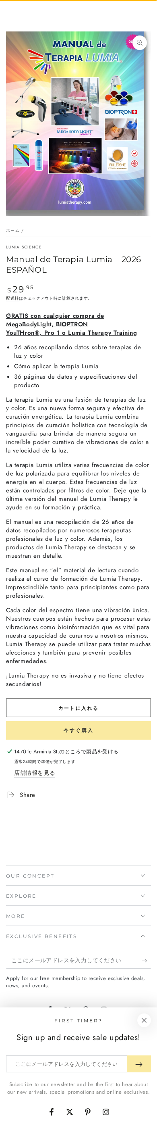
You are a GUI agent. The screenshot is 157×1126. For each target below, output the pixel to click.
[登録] (146, 961)
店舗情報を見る (34, 773)
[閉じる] (144, 1020)
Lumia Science (24, 247)
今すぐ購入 (79, 730)
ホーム (13, 230)
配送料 (12, 298)
